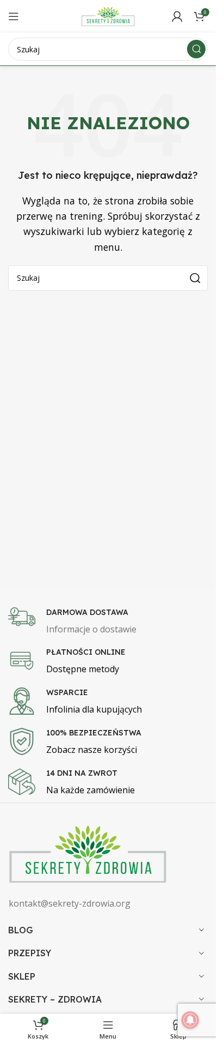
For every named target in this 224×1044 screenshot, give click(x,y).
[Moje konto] (177, 16)
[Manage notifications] (190, 1020)
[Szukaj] (196, 49)
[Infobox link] (112, 622)
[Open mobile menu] (13, 16)
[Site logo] (108, 15)
